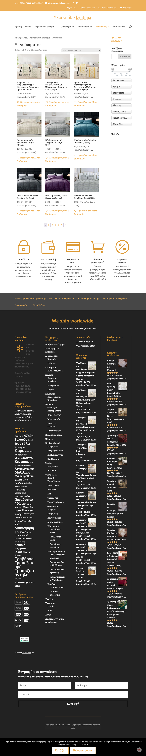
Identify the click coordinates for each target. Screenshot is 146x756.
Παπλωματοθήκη (22, 496)
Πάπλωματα (53, 526)
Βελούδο (21, 439)
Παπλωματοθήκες (56, 551)
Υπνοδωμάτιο (51, 506)
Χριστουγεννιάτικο (25, 583)
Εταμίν (50, 606)
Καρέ (19, 450)
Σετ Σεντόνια (20, 542)
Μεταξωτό (22, 479)
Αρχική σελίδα (21, 38)
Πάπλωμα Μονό (21, 486)
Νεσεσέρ (51, 359)
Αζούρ (29, 435)
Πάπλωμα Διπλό (23, 483)
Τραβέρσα (24, 558)
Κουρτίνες (50, 393)
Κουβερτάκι (53, 446)
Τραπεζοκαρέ (24, 564)
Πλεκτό (27, 510)
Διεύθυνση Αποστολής (88, 298)
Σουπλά (20, 545)
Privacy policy (83, 750)
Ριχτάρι (18, 514)
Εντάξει (60, 750)
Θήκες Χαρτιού (54, 414)
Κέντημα (20, 447)
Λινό (18, 468)
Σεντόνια (51, 584)
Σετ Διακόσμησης (24, 528)
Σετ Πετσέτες (27, 538)
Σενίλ (31, 518)
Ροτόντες (51, 489)
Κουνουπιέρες (54, 517)
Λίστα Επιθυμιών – (109, 8)
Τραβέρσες (52, 497)
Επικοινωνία (119, 27)
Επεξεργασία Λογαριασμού (61, 298)
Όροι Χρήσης (39, 305)
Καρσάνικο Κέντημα (44, 27)
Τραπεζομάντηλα (55, 502)
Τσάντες (51, 363)
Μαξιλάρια (52, 466)
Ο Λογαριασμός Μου (85, 345)
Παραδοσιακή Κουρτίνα (24, 501)
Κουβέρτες (52, 513)
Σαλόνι (48, 463)
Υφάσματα (50, 603)
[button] (29, 104)
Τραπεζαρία (65, 27)
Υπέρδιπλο (19, 579)
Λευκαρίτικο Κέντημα (23, 465)
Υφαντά (49, 599)
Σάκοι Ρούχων (54, 430)
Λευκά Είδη (101, 27)
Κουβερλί (51, 509)
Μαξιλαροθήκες (24, 477)
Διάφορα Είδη (51, 356)
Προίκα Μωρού (52, 443)
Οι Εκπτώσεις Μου (87, 8)
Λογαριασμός (72, 8)
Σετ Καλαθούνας (24, 532)
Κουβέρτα (29, 451)
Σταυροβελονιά (20, 549)
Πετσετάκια (53, 485)
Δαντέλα (22, 443)
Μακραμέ (28, 469)
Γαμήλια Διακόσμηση (55, 344)
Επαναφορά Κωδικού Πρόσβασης (30, 298)
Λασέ (30, 462)
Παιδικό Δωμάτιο (53, 435)
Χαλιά (48, 614)
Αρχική (18, 27)
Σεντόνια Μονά (57, 587)
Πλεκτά (49, 439)
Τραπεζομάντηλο (24, 572)
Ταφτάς (27, 551)
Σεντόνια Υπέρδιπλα (23, 521)
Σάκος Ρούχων (21, 517)
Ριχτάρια (51, 470)
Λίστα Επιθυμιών (84, 341)
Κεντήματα (50, 367)
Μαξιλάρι (22, 472)
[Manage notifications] (139, 749)
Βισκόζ (30, 440)
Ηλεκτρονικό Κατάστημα (39, 38)
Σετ (49, 493)
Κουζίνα (49, 374)
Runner (19, 436)
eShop (28, 27)
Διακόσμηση (83, 27)
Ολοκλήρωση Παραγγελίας (114, 298)
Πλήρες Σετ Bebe (55, 450)
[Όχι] (142, 747)
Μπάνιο (49, 404)
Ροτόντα (29, 514)
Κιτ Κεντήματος (54, 370)
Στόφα (19, 552)
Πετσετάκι (18, 507)
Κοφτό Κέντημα (24, 459)
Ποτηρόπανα (53, 385)
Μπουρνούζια (53, 419)
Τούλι (18, 555)
